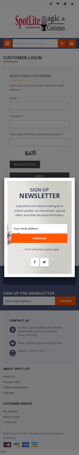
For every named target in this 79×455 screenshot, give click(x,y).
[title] (35, 262)
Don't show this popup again (42, 249)
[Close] (75, 178)
